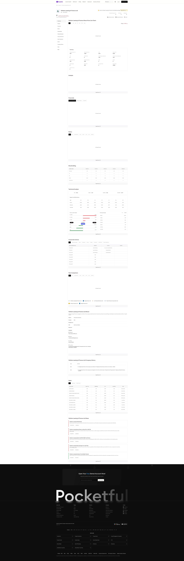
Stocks (90, 507)
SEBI (75, 553)
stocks (60, 5)
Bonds (75, 515)
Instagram (126, 510)
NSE (61, 553)
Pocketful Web (58, 508)
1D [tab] (69, 23)
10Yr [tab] (82, 23)
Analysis (59, 23)
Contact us (107, 508)
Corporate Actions (61, 36)
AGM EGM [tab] (100, 242)
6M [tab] (75, 23)
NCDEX (85, 553)
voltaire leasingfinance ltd (66, 5)
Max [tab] (84, 23)
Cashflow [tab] (84, 100)
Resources (89, 1)
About (59, 41)
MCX (78, 553)
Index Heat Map (76, 516)
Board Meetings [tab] (106, 242)
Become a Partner (96, 1)
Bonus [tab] (88, 242)
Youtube (125, 513)
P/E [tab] (86, 134)
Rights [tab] (91, 242)
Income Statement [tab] (72, 100)
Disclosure (107, 515)
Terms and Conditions (109, 510)
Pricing (80, 1)
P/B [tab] (80, 134)
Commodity (91, 508)
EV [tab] (72, 134)
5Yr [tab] (79, 23)
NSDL (72, 553)
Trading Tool (58, 513)
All (71, 529)
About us (107, 507)
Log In (119, 1)
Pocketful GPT (91, 513)
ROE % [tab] (92, 134)
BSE (64, 553)
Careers (107, 516)
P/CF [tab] (83, 134)
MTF (90, 515)
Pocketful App (58, 510)
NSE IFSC (90, 553)
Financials (59, 26)
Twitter (125, 508)
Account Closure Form (103, 553)
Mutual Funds (91, 516)
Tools (74, 507)
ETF (74, 513)
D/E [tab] (69, 134)
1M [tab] (73, 23)
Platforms (75, 1)
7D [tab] (71, 23)
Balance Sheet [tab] (79, 100)
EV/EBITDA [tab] (76, 134)
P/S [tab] (89, 134)
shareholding (60, 31)
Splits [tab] (80, 242)
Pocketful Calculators (59, 515)
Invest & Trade (68, 1)
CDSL (68, 553)
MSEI (82, 553)
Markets (84, 1)
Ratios (59, 28)
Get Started (101, 480)
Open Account (124, 1)
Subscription (91, 510)
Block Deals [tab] (78, 383)
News (58, 49)
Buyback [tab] (83, 242)
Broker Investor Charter (121, 553)
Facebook (125, 507)
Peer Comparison (60, 39)
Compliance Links (59, 516)
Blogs (75, 508)
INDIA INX (95, 553)
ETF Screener (76, 510)
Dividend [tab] (95, 242)
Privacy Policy (108, 513)
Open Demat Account (60, 507)
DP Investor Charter (112, 553)
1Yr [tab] (77, 23)
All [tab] (69, 242)
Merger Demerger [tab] (74, 242)
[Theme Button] (115, 1)
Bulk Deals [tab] (73, 383)
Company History (60, 44)
